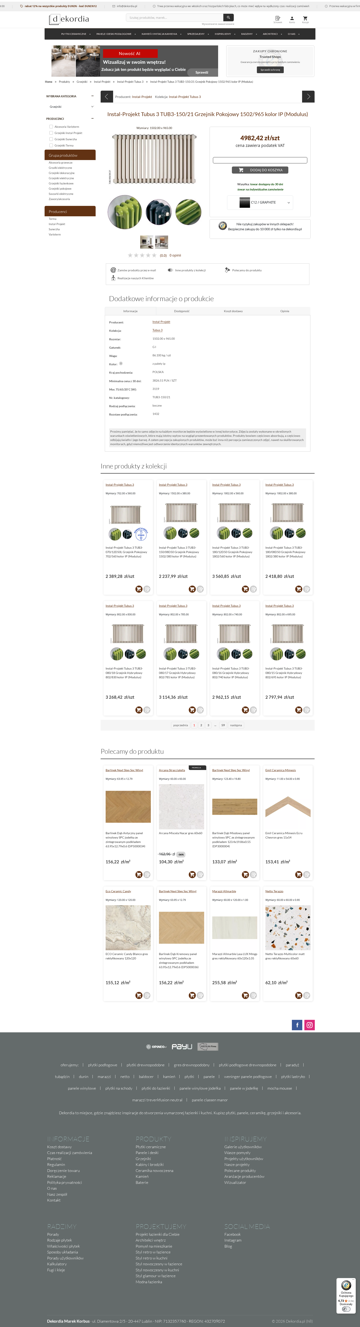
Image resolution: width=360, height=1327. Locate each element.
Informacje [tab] (130, 311)
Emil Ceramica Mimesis (280, 770)
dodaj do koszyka (266, 170)
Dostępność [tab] (182, 311)
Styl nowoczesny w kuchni (157, 1269)
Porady (53, 1234)
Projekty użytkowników (243, 1158)
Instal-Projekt (57, 224)
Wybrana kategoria (61, 96)
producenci (55, 118)
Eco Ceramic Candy (118, 891)
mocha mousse (280, 1088)
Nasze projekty (237, 1164)
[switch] (346, 1309)
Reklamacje (56, 1176)
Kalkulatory (57, 1263)
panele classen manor (210, 1099)
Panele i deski (147, 1152)
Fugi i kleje (56, 1269)
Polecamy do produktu (247, 270)
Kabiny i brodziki (150, 1164)
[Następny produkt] (308, 97)
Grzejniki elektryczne (61, 178)
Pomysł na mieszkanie (154, 1246)
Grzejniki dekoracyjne (62, 173)
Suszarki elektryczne (61, 193)
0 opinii (175, 255)
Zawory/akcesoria (59, 199)
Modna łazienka (149, 1281)
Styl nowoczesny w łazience (159, 1263)
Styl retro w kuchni (152, 1258)
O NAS (291, 34)
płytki (189, 1076)
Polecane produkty (240, 1170)
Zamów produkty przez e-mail (137, 270)
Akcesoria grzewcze (60, 162)
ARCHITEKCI (270, 34)
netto (125, 1076)
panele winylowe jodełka (200, 1088)
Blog (228, 1246)
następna (236, 725)
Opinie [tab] (284, 311)
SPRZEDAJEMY (196, 34)
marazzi (104, 1076)
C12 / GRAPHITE (263, 202)
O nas (52, 1188)
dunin (83, 1076)
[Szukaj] (228, 17)
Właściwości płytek (63, 1246)
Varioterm (55, 234)
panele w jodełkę (244, 1088)
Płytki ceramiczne (73, 34)
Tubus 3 (157, 330)
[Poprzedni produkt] (107, 97)
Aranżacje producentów (244, 1176)
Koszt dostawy (59, 1146)
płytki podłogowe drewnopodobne (247, 1064)
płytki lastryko (293, 1076)
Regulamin (56, 1164)
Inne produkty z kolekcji (190, 270)
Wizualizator (235, 1182)
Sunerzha (54, 229)
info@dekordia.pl (105, 6)
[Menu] (353, 1280)
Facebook (232, 1234)
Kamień (142, 1176)
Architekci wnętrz (151, 1240)
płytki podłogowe (102, 1064)
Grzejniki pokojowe (60, 188)
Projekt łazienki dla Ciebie (158, 1234)
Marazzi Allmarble (224, 891)
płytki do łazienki (156, 1088)
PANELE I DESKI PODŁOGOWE (113, 34)
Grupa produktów (63, 155)
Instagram (232, 1240)
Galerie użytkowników (243, 1146)
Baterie (142, 1182)
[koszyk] (138, 589)
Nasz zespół (57, 1194)
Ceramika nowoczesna (154, 1170)
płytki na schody (118, 1088)
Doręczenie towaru (63, 1170)
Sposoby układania (62, 1251)
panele (209, 1076)
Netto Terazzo (274, 891)
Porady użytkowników (65, 1258)
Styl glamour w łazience (156, 1275)
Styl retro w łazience (153, 1251)
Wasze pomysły (237, 1152)
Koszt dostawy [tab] (233, 311)
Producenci (58, 211)
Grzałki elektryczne (60, 167)
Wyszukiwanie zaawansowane (218, 23)
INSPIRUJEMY (223, 34)
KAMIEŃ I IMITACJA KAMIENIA (159, 34)
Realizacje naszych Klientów (136, 278)
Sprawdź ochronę (270, 69)
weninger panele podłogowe (248, 1076)
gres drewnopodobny (192, 1064)
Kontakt (54, 1200)
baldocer (146, 1076)
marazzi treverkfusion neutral (157, 1099)
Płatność (54, 1158)
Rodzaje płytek (59, 1240)
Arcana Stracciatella (172, 770)
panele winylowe (82, 1088)
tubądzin (62, 1076)
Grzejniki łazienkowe (61, 183)
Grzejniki (143, 1158)
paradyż (292, 1064)
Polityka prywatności (64, 1182)
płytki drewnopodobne (146, 1064)
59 (223, 725)
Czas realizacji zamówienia (69, 1152)
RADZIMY (247, 34)
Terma (52, 218)
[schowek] (146, 589)
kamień (169, 1076)
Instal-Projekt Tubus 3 (185, 97)
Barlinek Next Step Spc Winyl (124, 770)
